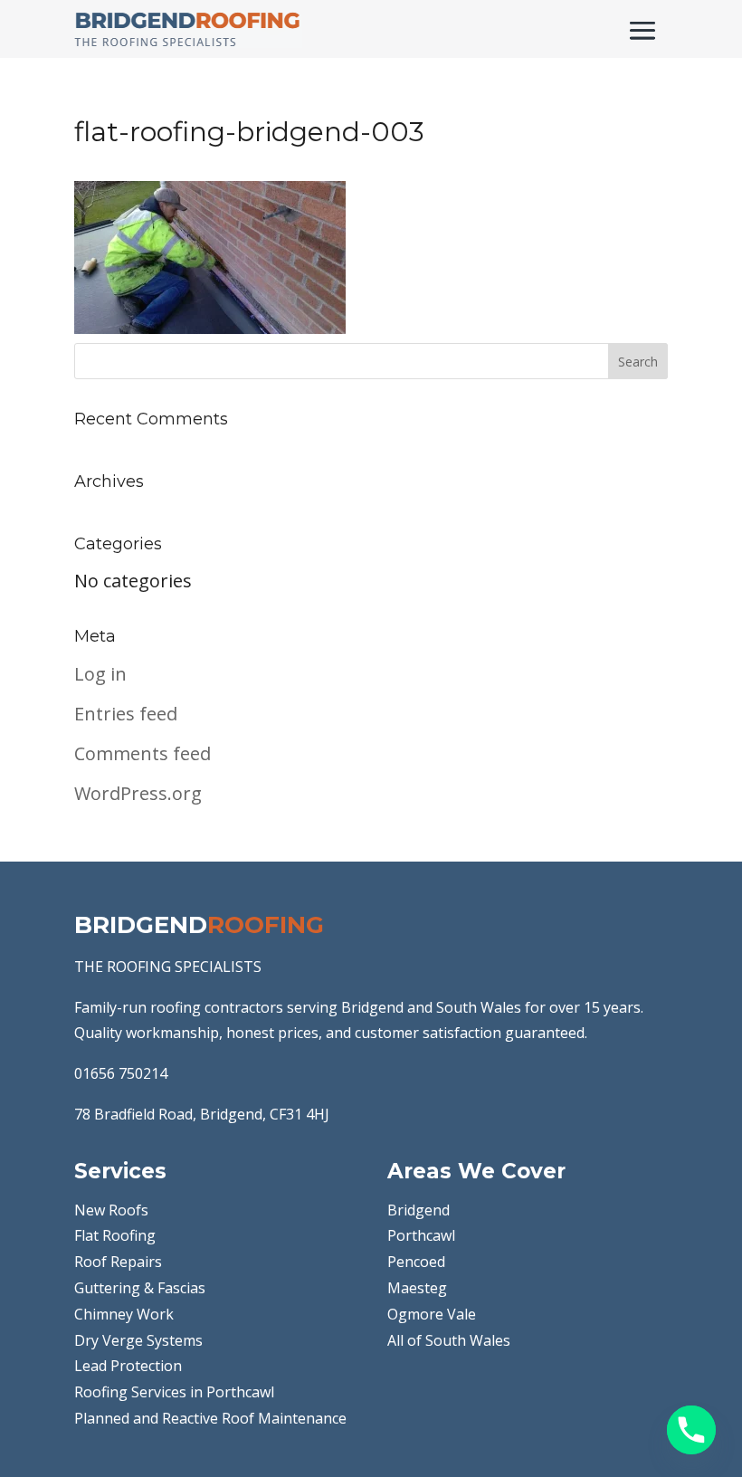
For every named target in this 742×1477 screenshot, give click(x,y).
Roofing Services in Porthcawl (174, 1392)
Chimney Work (124, 1314)
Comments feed (142, 753)
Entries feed (125, 713)
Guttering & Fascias (139, 1288)
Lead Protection (128, 1366)
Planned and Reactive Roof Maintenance (210, 1418)
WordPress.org (138, 793)
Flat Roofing (115, 1235)
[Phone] (691, 1430)
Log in (100, 674)
